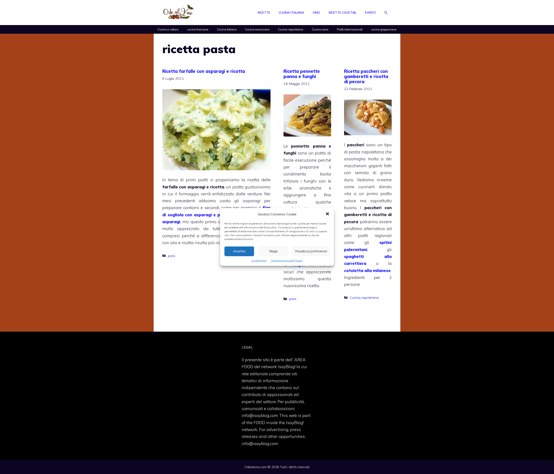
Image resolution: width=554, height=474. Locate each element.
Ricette (264, 12)
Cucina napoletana (290, 29)
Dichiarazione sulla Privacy (287, 260)
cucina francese (197, 29)
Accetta (239, 251)
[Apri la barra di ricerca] (386, 12)
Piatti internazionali (349, 29)
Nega (273, 251)
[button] (327, 214)
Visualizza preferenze (311, 251)
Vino (316, 12)
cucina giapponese (383, 29)
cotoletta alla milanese (367, 270)
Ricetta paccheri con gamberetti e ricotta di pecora (366, 76)
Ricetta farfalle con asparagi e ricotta (203, 71)
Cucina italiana (291, 12)
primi (171, 256)
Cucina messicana (257, 29)
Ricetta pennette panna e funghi (301, 73)
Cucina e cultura (168, 29)
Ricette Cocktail (342, 12)
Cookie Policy (259, 260)
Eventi (370, 12)
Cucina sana (320, 29)
